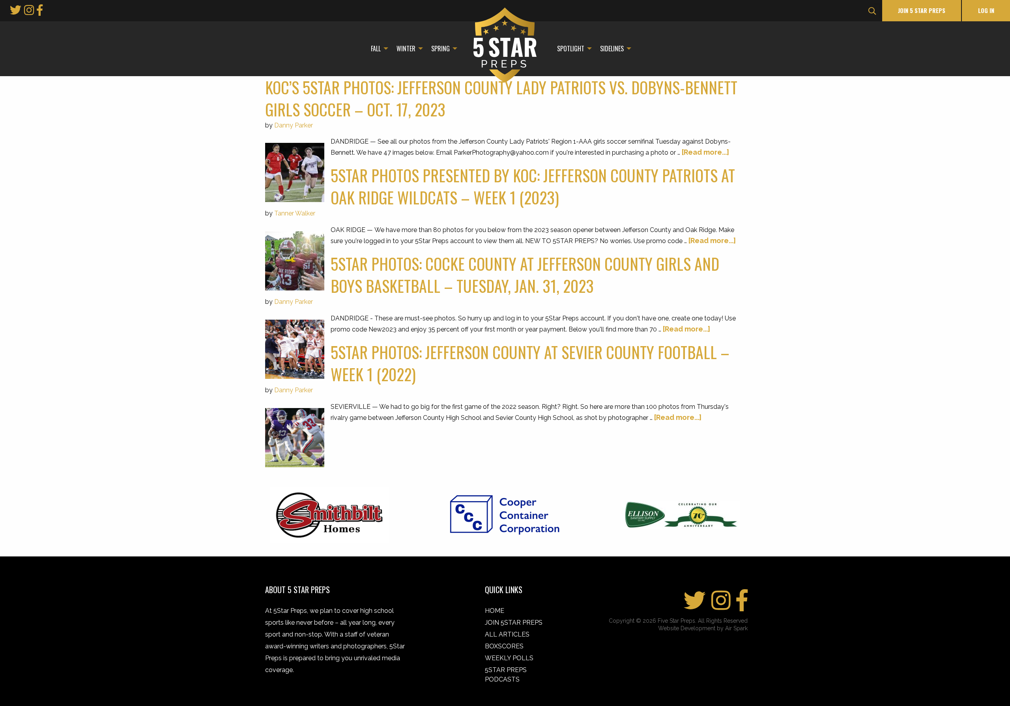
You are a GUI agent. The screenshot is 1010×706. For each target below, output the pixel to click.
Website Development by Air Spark (703, 628)
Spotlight (570, 48)
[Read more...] (705, 152)
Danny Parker (293, 125)
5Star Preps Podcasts (506, 674)
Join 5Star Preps (513, 622)
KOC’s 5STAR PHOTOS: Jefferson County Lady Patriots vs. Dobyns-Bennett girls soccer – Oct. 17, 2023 (501, 98)
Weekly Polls (509, 658)
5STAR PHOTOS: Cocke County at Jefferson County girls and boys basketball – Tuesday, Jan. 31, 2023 (525, 275)
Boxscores (504, 646)
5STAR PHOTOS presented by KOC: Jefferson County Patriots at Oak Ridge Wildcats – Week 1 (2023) (533, 186)
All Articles (507, 634)
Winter (406, 48)
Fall (376, 48)
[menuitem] (377, 48)
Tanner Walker (294, 213)
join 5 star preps (921, 10)
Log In (986, 10)
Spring (440, 48)
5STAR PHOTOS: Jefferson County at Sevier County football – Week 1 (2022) (530, 363)
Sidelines (612, 48)
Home (494, 610)
